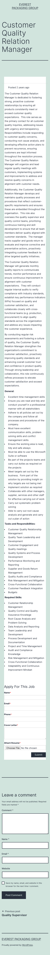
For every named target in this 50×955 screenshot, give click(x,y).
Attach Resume (12, 743)
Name (7, 692)
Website (6, 868)
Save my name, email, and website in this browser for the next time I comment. (24, 884)
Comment (7, 810)
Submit (38, 754)
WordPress (27, 945)
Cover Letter (11, 725)
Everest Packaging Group (21, 939)
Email (7, 703)
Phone (8, 714)
